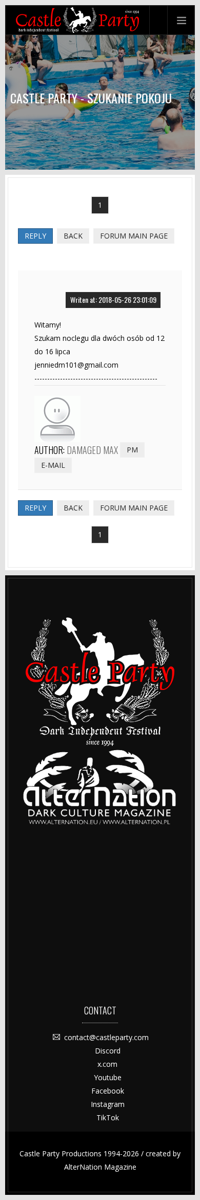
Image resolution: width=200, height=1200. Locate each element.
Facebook (107, 1091)
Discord (108, 1051)
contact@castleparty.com (106, 1037)
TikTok (107, 1117)
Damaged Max (92, 450)
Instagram (108, 1104)
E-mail (53, 465)
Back (73, 236)
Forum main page (134, 236)
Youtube (108, 1077)
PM (132, 449)
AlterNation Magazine (100, 1167)
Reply (35, 236)
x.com (107, 1064)
